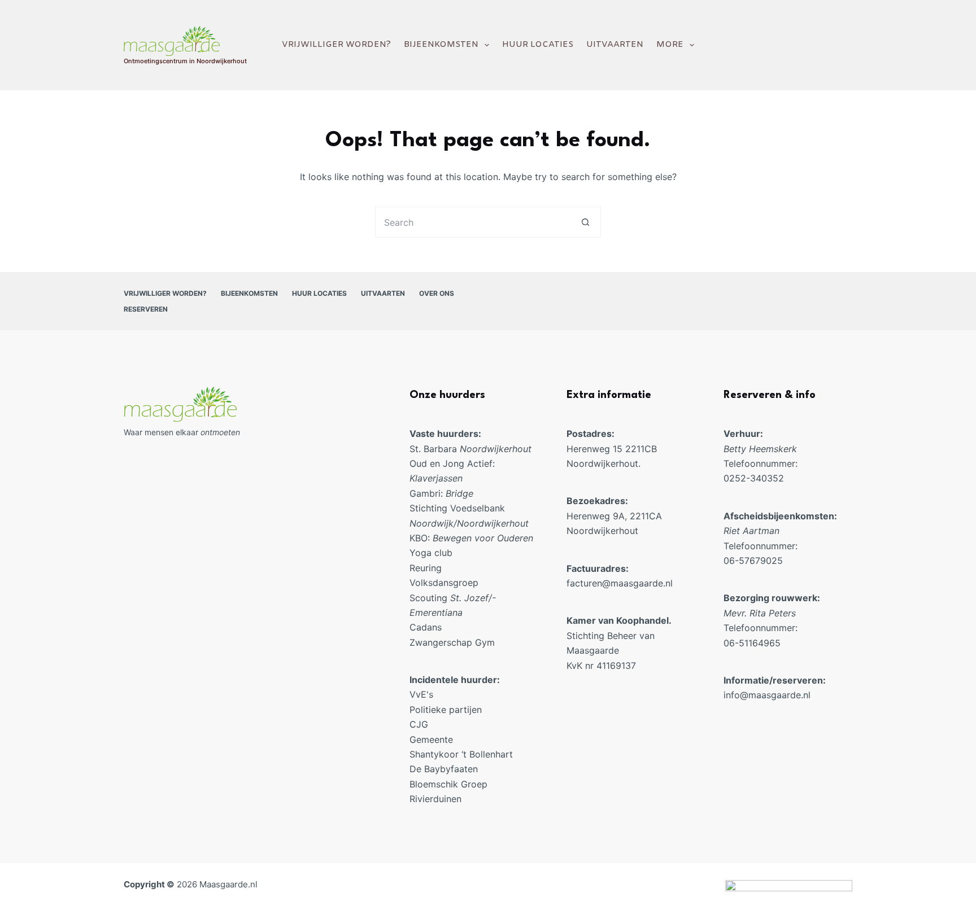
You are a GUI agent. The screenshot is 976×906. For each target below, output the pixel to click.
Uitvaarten (614, 44)
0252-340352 (754, 478)
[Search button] (585, 222)
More (669, 44)
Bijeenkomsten (441, 44)
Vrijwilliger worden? (336, 44)
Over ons (436, 293)
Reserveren (146, 309)
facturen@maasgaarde (615, 583)
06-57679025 (755, 560)
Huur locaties (537, 44)
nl (669, 583)
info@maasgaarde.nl (767, 695)
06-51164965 (752, 643)
